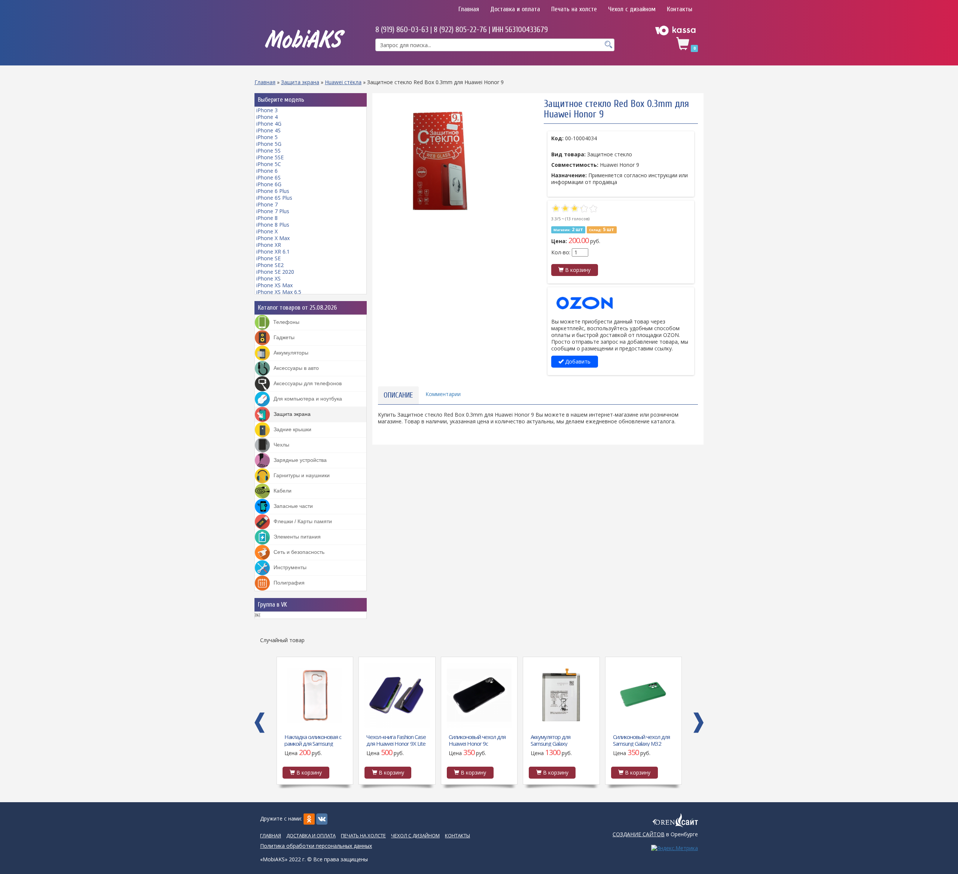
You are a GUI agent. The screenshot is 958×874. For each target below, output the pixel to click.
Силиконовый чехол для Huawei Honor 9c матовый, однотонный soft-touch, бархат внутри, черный (396, 739)
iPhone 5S (268, 150)
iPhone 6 (267, 170)
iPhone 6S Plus (274, 197)
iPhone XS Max (274, 285)
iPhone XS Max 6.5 (278, 291)
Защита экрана (300, 82)
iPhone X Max (273, 238)
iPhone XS (268, 278)
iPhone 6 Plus (272, 190)
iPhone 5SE (270, 157)
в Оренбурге (655, 834)
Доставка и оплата (515, 9)
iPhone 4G (268, 123)
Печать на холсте (574, 9)
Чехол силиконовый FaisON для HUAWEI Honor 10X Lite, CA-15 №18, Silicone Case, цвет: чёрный (641, 739)
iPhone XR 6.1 (273, 251)
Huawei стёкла (343, 82)
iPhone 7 (267, 204)
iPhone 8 (267, 217)
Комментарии (443, 394)
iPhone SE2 (270, 265)
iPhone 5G (268, 143)
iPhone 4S (268, 130)
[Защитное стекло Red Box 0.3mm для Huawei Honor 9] (439, 160)
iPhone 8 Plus (272, 224)
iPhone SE (268, 258)
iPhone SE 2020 (275, 271)
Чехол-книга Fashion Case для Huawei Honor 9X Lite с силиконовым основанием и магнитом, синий (314, 739)
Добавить (577, 361)
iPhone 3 (267, 110)
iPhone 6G (268, 184)
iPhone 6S (268, 177)
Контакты (679, 9)
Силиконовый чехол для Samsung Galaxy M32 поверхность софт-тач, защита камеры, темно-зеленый (559, 739)
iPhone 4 (267, 116)
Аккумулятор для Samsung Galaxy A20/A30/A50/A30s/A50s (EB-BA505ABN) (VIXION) (477, 739)
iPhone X (267, 231)
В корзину (577, 269)
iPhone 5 (267, 137)
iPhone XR (268, 244)
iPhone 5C (268, 164)
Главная (468, 9)
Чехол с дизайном (632, 9)
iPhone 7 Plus (272, 211)
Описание (398, 395)
